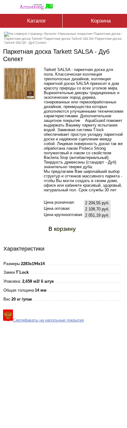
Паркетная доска (107, 33)
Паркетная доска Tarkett (23, 38)
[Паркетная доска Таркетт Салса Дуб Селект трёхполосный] (19, 97)
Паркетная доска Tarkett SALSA (68, 38)
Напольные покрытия (75, 33)
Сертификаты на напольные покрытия (48, 320)
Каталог (50, 33)
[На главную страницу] (37, 5)
